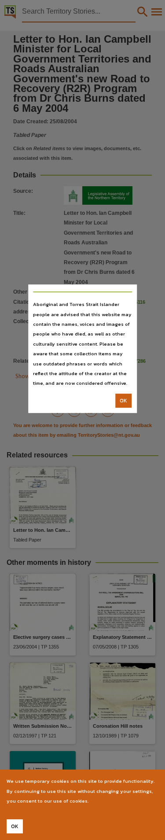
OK (123, 401)
